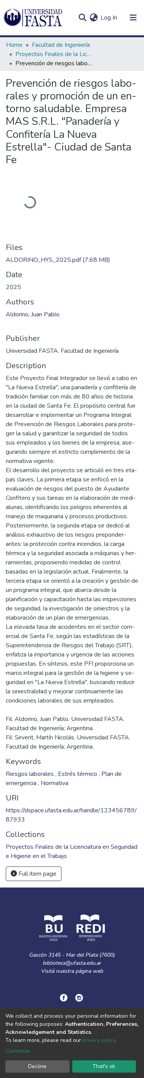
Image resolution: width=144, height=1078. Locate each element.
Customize (17, 1051)
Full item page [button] (36, 874)
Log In (109, 17)
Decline (37, 1066)
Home (14, 45)
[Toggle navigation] (133, 17)
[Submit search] (82, 17)
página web (89, 971)
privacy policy (99, 1040)
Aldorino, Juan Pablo (33, 314)
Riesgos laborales (30, 774)
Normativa (54, 783)
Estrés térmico (78, 774)
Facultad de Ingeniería (61, 45)
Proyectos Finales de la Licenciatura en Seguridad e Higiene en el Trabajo (53, 54)
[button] (93, 17)
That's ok (104, 1066)
